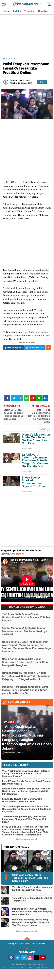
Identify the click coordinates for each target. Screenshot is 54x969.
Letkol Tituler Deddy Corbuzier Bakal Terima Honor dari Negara (26, 782)
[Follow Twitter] (17, 957)
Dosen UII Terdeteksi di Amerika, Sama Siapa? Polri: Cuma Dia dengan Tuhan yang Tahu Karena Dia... (25, 690)
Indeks (17, 11)
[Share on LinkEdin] (45, 398)
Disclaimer (25, 943)
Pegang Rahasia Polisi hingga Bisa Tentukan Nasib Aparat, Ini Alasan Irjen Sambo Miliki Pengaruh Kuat (26, 791)
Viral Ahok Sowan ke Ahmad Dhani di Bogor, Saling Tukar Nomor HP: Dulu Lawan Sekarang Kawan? (26, 773)
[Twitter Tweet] (14, 398)
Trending (29, 11)
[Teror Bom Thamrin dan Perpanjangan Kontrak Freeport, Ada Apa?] (5, 890)
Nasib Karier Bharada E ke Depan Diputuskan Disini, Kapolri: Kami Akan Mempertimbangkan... (25, 662)
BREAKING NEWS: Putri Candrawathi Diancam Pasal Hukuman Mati (22, 800)
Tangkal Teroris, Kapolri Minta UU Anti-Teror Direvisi (32, 899)
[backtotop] (27, 940)
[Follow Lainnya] (48, 347)
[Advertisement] (27, 32)
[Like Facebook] (11, 957)
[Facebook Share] (7, 398)
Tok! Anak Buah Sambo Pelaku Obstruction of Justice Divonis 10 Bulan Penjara (26, 617)
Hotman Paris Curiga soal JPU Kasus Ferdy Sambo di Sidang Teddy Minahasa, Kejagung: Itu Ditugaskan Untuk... (26, 676)
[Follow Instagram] (30, 957)
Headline (43, 11)
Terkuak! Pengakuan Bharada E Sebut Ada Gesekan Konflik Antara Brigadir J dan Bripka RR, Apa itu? (26, 809)
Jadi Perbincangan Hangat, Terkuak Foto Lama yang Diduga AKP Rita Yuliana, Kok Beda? (24, 819)
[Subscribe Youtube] (43, 957)
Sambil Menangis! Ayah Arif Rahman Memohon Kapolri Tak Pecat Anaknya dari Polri (24, 631)
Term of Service (38, 943)
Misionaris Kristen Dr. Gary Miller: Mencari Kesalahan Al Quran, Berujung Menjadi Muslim (32, 911)
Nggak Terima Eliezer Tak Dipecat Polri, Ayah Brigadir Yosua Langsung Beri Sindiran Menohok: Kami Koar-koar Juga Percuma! (26, 646)
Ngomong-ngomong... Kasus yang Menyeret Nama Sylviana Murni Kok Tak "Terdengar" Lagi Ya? (30, 922)
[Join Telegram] (24, 957)
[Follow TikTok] (36, 957)
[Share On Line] (39, 398)
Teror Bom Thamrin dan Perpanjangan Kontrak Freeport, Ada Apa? (32, 888)
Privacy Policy (14, 943)
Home (6, 11)
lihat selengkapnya (25, 839)
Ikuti (42, 82)
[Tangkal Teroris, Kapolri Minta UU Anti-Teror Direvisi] (5, 901)
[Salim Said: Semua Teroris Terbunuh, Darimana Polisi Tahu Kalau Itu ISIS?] (27, 865)
